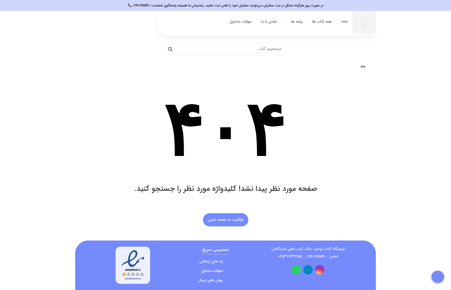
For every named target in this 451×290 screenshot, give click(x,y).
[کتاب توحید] (374, 66)
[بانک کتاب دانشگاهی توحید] (364, 22)
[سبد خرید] (122, 26)
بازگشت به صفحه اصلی (226, 220)
